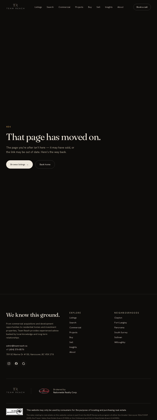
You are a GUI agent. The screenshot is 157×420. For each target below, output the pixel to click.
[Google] (23, 363)
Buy (90, 7)
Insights (109, 7)
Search (50, 7)
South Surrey (120, 332)
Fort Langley (120, 322)
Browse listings (19, 164)
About (120, 7)
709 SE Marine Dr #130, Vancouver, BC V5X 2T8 (30, 354)
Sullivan (118, 337)
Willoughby (119, 342)
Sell (98, 7)
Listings (38, 7)
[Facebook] (16, 363)
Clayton (118, 317)
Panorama (119, 327)
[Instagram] (9, 363)
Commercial (64, 7)
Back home (45, 164)
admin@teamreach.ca (16, 345)
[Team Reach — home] (15, 7)
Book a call (142, 7)
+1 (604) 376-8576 (15, 349)
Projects (79, 7)
